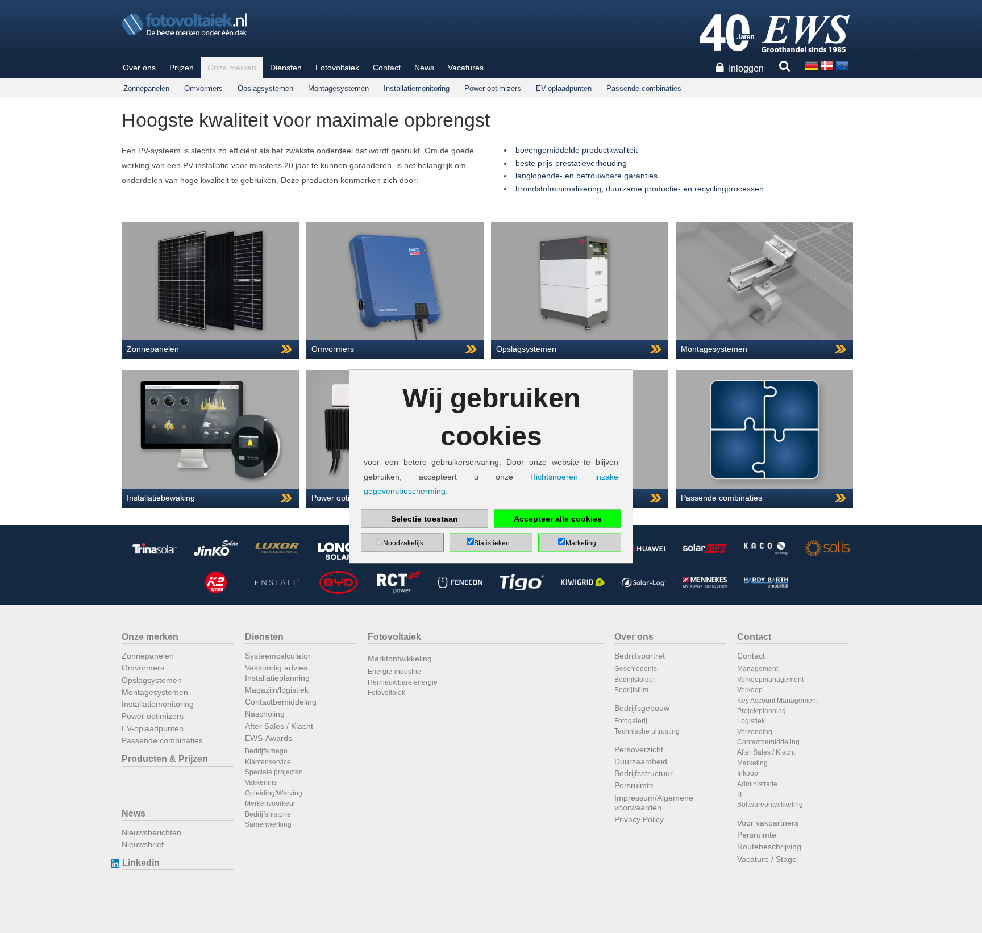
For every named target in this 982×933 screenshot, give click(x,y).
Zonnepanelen (146, 88)
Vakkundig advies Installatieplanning (277, 672)
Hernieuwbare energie (403, 682)
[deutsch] (811, 65)
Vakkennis (261, 782)
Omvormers (203, 88)
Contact (387, 67)
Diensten (286, 67)
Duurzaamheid (640, 761)
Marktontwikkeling (400, 658)
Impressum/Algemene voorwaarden (653, 802)
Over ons (139, 67)
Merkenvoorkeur (270, 803)
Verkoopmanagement (770, 680)
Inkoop (747, 773)
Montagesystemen (338, 88)
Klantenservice (268, 762)
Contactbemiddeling (281, 701)
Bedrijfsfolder (634, 680)
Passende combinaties (643, 88)
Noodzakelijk (403, 543)
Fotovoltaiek (337, 67)
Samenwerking (268, 824)
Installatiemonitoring (417, 88)
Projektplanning (761, 711)
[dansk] (827, 65)
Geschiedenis (635, 669)
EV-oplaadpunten (564, 88)
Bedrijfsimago (266, 751)
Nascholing (265, 713)
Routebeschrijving (769, 846)
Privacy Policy (639, 819)
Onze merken (231, 67)
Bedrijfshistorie (268, 814)
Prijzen (181, 67)
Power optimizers (492, 88)
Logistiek (751, 721)
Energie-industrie (394, 672)
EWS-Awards (268, 738)
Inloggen (746, 68)
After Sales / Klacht (279, 726)
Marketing (752, 763)
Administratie (757, 784)
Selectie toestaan (424, 518)
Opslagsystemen (265, 88)
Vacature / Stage (767, 859)
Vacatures (466, 67)
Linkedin (141, 863)
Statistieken (492, 543)
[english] (842, 65)
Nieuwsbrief (143, 844)
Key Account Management (777, 701)
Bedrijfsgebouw (641, 708)
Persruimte (634, 785)
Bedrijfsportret (639, 655)
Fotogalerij (630, 721)
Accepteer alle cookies (558, 518)
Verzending (754, 732)
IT (740, 794)
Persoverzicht (638, 749)
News (424, 67)
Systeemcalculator (278, 655)
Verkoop (750, 690)
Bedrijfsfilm (631, 690)
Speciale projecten (274, 772)
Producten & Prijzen (165, 759)
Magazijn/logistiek (277, 689)
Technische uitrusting (647, 731)
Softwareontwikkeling (770, 805)
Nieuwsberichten (151, 832)
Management (757, 669)
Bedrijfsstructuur (643, 773)
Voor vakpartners (767, 822)
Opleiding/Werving (273, 793)
